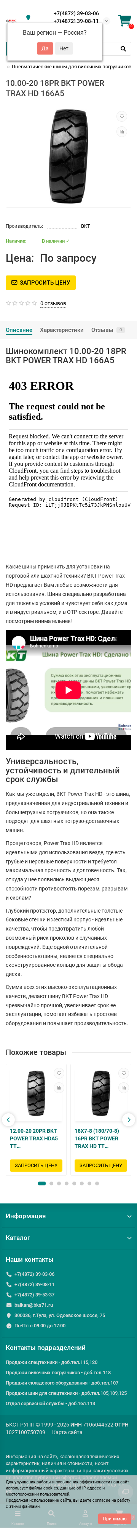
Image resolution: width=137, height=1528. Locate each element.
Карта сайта (67, 1432)
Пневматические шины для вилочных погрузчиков (71, 66)
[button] (42, 1183)
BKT (85, 226)
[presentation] (8, 1119)
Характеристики (62, 330)
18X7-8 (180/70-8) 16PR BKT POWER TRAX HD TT (97, 1138)
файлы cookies (43, 1488)
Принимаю (115, 1519)
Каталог (18, 1237)
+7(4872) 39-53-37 (34, 1295)
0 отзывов (53, 303)
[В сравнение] (121, 131)
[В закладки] (121, 116)
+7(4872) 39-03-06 (76, 13)
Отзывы (106, 330)
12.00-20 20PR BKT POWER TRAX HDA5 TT (34, 1138)
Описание (19, 330)
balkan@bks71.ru (33, 1305)
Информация (26, 1216)
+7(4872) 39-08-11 (76, 21)
